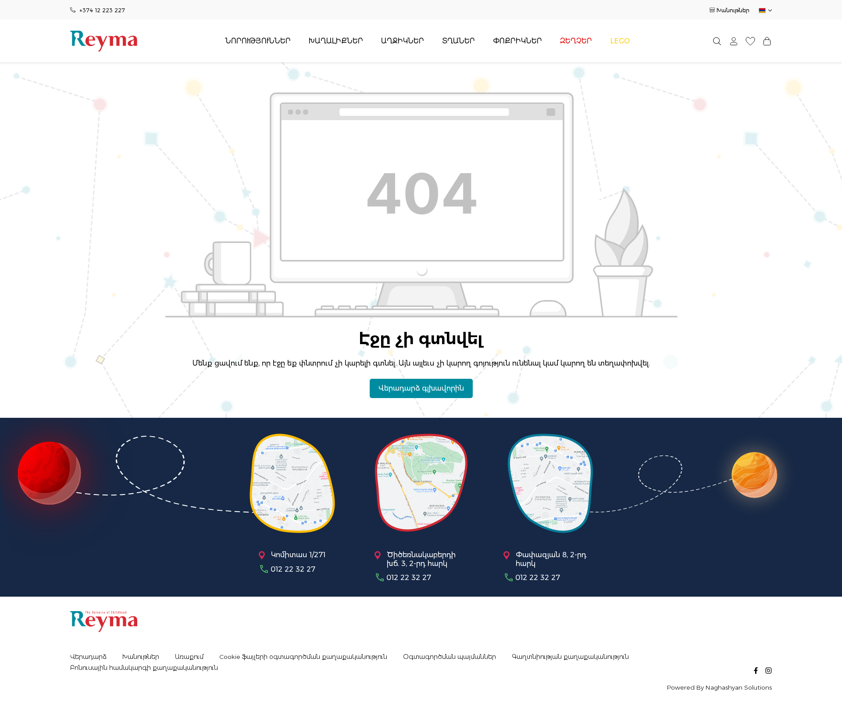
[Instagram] (768, 669)
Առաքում (189, 657)
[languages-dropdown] (764, 10)
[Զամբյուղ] (767, 41)
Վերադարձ (88, 657)
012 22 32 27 (293, 569)
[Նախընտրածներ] (750, 41)
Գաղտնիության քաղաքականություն (570, 657)
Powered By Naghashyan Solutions (719, 687)
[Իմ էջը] (733, 41)
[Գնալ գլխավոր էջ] (103, 41)
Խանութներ (733, 10)
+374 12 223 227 (102, 10)
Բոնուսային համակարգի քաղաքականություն (144, 668)
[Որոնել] (717, 41)
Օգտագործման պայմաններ (449, 657)
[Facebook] (756, 669)
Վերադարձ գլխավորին (421, 388)
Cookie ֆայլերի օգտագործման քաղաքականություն (303, 657)
